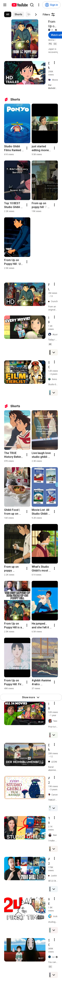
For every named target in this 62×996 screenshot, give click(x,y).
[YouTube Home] (19, 5)
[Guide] (5, 5)
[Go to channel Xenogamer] (50, 379)
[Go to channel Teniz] (50, 721)
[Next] (35, 14)
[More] (53, 352)
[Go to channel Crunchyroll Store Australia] (49, 301)
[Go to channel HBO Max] (49, 30)
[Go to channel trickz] (50, 916)
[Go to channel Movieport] (50, 80)
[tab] (7, 14)
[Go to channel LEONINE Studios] (49, 762)
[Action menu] (54, 62)
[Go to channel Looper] (50, 957)
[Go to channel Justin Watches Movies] (49, 876)
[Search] (32, 5)
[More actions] (26, 148)
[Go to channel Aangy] (50, 835)
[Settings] (39, 5)
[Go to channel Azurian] (50, 334)
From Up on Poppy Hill (52, 24)
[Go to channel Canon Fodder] (49, 795)
